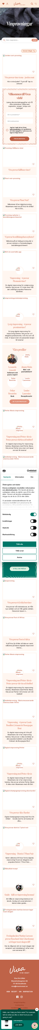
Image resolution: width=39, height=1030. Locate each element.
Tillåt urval (20, 551)
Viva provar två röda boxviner (19, 602)
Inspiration (28, 992)
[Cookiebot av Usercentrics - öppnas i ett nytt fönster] (28, 471)
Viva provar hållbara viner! (19, 169)
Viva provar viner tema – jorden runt (19, 77)
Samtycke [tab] (7, 477)
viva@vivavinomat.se (19, 986)
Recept (14, 992)
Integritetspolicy (19, 1002)
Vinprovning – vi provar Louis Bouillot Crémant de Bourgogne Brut (19, 725)
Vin (20, 992)
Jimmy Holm (26, 367)
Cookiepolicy (19, 1005)
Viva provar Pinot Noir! (19, 200)
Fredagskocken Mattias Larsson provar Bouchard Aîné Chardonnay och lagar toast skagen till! (19, 938)
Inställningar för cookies (19, 1008)
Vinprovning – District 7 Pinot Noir (19, 853)
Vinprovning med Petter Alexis (19, 773)
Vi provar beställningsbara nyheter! (19, 237)
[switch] (33, 521)
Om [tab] (32, 477)
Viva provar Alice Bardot (20, 812)
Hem (8, 992)
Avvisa (19, 557)
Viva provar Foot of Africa (19, 639)
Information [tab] (19, 477)
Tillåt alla (19, 544)
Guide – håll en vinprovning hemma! (19, 894)
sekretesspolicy (15, 129)
